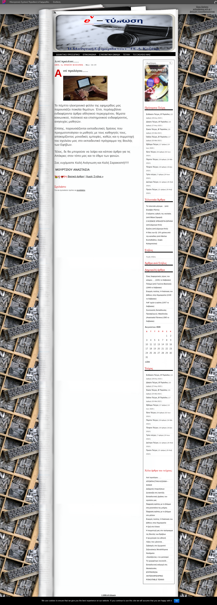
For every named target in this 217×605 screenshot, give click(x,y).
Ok (177, 601)
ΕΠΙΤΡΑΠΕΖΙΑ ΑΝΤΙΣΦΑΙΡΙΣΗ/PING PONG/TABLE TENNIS (155, 576)
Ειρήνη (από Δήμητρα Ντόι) (157, 229)
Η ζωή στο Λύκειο (153, 527)
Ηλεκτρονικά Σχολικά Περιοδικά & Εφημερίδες (29, 2)
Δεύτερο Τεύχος (152, 182)
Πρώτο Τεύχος (152, 189)
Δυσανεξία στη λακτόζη (155, 493)
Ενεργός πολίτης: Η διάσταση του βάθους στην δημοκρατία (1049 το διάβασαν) (159, 295)
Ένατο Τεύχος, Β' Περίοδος (156, 129)
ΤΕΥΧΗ (126, 54)
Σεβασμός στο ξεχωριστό (156, 546)
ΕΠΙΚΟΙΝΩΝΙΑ (89, 54)
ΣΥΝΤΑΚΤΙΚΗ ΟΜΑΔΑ (109, 54)
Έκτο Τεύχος (151, 152)
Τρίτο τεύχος (151, 174)
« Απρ (147, 362)
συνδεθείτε (81, 190)
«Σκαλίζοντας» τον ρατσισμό (157, 557)
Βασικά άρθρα (76, 176)
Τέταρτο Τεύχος (152, 167)
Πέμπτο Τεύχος (152, 159)
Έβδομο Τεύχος (152, 144)
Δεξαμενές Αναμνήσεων (155, 489)
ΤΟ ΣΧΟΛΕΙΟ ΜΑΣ (142, 54)
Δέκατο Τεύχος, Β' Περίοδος (157, 122)
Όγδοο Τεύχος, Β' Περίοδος (157, 137)
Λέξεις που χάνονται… (155, 542)
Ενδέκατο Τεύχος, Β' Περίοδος (158, 114)
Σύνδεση (56, 2)
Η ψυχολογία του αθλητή (156, 538)
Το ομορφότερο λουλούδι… (157, 561)
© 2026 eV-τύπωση (108, 595)
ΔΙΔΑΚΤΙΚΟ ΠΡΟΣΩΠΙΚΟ (68, 54)
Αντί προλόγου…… (153, 478)
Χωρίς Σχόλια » (94, 176)
